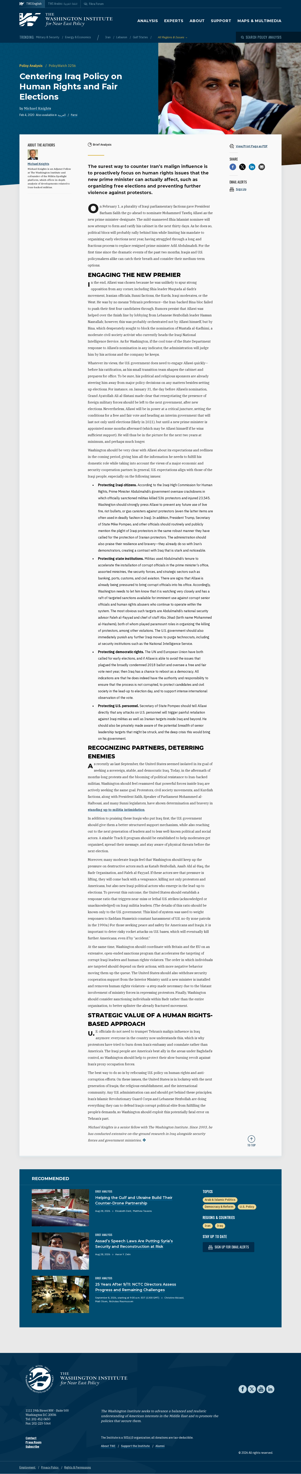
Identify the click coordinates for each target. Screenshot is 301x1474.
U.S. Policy (247, 1207)
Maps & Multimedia (260, 21)
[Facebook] (233, 167)
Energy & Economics (78, 37)
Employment (27, 1467)
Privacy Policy (50, 1467)
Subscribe (32, 1446)
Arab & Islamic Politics (220, 1200)
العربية (62, 115)
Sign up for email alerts (231, 1247)
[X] (242, 167)
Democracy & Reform (219, 1207)
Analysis (147, 21)
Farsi (74, 115)
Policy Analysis (31, 66)
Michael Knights (37, 108)
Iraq (220, 1226)
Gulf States (140, 37)
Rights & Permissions (77, 1467)
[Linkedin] (252, 167)
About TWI (108, 1446)
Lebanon (122, 37)
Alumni (160, 1446)
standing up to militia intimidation (116, 810)
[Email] (261, 167)
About (197, 21)
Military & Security (48, 37)
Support (221, 21)
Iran (108, 37)
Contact (31, 1438)
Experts (173, 21)
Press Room (33, 1442)
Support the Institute (135, 1446)
